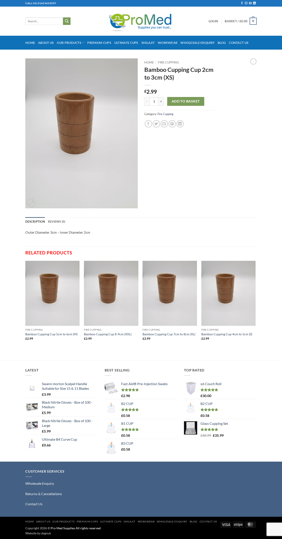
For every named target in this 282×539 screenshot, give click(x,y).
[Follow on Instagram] (246, 3)
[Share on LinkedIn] (180, 123)
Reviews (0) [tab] (56, 221)
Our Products (69, 43)
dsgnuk (46, 533)
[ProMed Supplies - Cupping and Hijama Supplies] (141, 21)
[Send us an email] (250, 3)
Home (30, 43)
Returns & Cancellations (43, 494)
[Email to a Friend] (164, 123)
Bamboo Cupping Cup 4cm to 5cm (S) (226, 334)
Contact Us (239, 43)
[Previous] (25, 310)
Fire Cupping (168, 62)
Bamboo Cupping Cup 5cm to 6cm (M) (51, 334)
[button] (213, 21)
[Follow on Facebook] (242, 3)
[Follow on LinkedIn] (254, 3)
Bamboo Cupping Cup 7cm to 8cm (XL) (169, 334)
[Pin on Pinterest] (172, 123)
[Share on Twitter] (156, 123)
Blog (222, 43)
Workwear (167, 43)
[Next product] (253, 61)
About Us (46, 43)
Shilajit (148, 43)
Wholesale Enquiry (197, 43)
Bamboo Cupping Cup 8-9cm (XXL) (108, 334)
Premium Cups (99, 43)
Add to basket (186, 101)
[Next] (255, 310)
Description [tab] (35, 221)
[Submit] (66, 21)
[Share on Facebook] (148, 123)
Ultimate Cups (126, 43)
